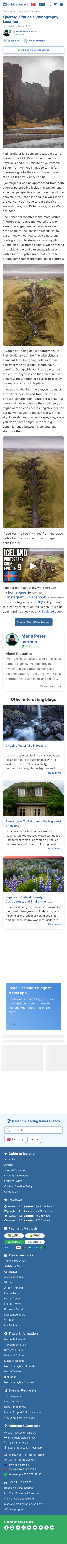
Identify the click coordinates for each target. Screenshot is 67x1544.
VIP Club (9, 1319)
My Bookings (12, 1325)
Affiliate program (14, 1509)
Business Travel (13, 1309)
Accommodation (14, 1277)
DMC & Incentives (15, 1406)
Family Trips (11, 1293)
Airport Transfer (13, 1287)
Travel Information (15, 1344)
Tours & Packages (15, 1260)
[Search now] (49, 4)
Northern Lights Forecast (19, 1382)
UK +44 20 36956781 (22, 1459)
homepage (17, 592)
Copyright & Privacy (16, 1175)
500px (39, 602)
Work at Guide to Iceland (19, 1498)
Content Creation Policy (18, 1186)
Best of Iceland (13, 1371)
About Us (9, 1159)
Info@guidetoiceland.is (22, 1437)
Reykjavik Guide (14, 1349)
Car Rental (10, 1271)
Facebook (37, 597)
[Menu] (61, 4)
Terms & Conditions (16, 1170)
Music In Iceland (14, 1360)
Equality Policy (13, 1180)
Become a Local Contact (19, 1487)
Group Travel (12, 1298)
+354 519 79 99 (18, 1442)
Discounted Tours (14, 1314)
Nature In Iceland (14, 1339)
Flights (8, 1282)
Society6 (48, 611)
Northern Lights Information (20, 1366)
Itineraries (10, 1376)
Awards (8, 1164)
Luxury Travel (12, 1303)
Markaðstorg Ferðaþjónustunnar (23, 1503)
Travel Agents (12, 1396)
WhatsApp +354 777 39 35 (25, 1474)
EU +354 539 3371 (20, 1464)
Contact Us (11, 1191)
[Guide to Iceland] (15, 4)
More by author (50, 686)
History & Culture (14, 1355)
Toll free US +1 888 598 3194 (26, 1454)
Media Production (14, 1401)
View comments (37, 40)
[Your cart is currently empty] (55, 4)
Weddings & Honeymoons (19, 1417)
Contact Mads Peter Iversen (33, 622)
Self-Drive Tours (14, 1266)
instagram (16, 597)
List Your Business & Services (21, 1493)
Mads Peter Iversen (26, 31)
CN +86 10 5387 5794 (22, 1469)
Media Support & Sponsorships (22, 1412)
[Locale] (33, 4)
